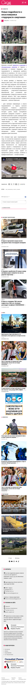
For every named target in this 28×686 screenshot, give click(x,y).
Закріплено (23, 3)
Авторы (17, 558)
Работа (6, 651)
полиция (18, 189)
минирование (10, 189)
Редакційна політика (13, 678)
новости (14, 189)
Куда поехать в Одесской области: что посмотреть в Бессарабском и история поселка (13, 335)
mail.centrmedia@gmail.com (11, 593)
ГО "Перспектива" (9, 654)
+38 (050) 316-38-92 (9, 610)
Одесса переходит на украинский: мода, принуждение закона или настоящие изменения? (11, 363)
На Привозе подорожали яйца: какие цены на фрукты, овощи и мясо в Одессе (13, 510)
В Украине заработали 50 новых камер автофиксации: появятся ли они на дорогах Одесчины (13, 273)
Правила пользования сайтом (22, 678)
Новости (5, 9)
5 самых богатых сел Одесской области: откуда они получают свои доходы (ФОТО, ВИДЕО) (13, 389)
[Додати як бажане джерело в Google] (22, 184)
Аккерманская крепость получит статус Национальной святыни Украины (13, 551)
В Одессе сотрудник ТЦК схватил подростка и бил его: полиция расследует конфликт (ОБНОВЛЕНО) (12, 303)
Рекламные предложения (11, 608)
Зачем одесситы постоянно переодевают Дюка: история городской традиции (13, 436)
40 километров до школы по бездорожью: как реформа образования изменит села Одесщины (13, 530)
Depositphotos (8, 652)
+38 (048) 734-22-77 (9, 591)
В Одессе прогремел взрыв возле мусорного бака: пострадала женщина (13, 242)
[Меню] (25, 3)
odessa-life (6, 20)
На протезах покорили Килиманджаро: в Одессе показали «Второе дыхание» (13, 462)
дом (6, 189)
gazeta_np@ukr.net (9, 612)
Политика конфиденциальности (5, 678)
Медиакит (7, 606)
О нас (10, 558)
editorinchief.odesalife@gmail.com (13, 598)
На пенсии (7, 649)
